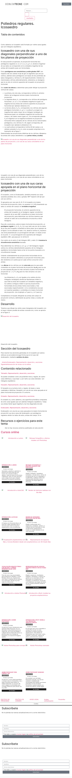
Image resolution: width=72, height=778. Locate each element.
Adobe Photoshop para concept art (9, 673)
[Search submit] (27, 14)
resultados (29, 18)
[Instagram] (65, 11)
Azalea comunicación (48, 700)
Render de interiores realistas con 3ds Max (33, 517)
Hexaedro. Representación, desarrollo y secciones (18, 385)
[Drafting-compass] (56, 11)
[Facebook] (51, 11)
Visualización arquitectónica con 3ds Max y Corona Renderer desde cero (11, 568)
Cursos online (10, 432)
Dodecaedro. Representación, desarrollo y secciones (18, 408)
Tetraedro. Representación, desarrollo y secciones (18, 373)
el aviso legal (21, 734)
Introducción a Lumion (9, 465)
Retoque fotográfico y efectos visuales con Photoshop (33, 466)
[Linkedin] (51, 16)
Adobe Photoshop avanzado (35, 672)
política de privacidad (35, 734)
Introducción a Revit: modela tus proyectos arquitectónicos (35, 621)
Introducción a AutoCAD (9, 517)
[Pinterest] (61, 11)
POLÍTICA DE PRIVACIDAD (5, 700)
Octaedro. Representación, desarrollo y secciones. (18, 396)
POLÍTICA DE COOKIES (19, 700)
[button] (24, 39)
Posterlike (61, 699)
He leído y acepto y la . (23, 734)
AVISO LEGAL (34, 699)
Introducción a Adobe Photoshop (9, 620)
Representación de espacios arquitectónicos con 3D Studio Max (36, 568)
